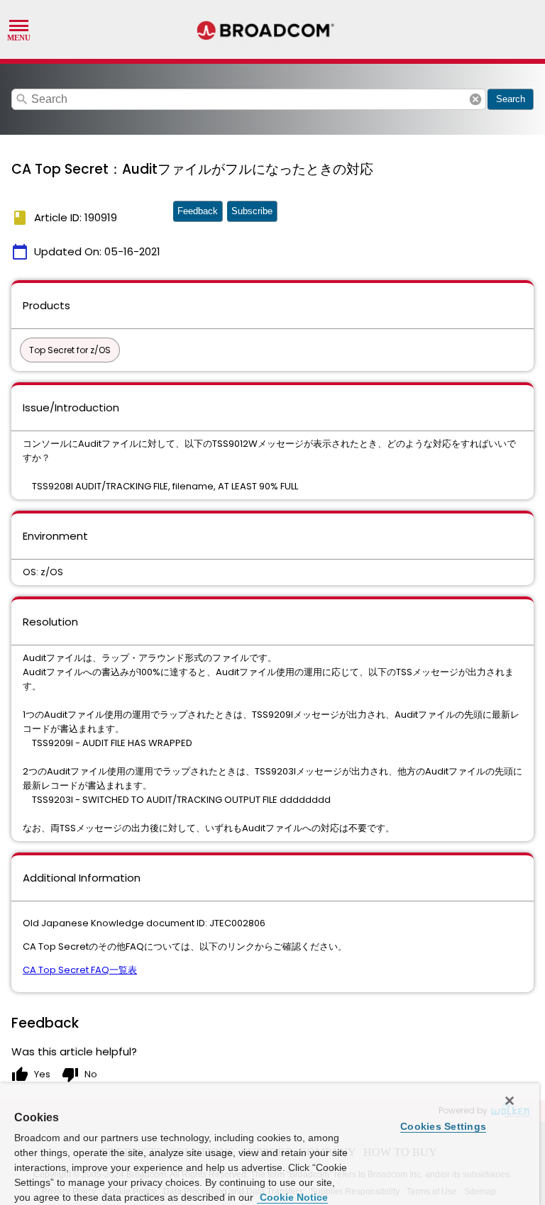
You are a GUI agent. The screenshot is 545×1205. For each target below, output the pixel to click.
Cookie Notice (292, 1197)
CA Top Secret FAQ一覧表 (80, 970)
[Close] (509, 1100)
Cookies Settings (443, 1126)
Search (510, 99)
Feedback (197, 211)
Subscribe (251, 211)
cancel (475, 99)
